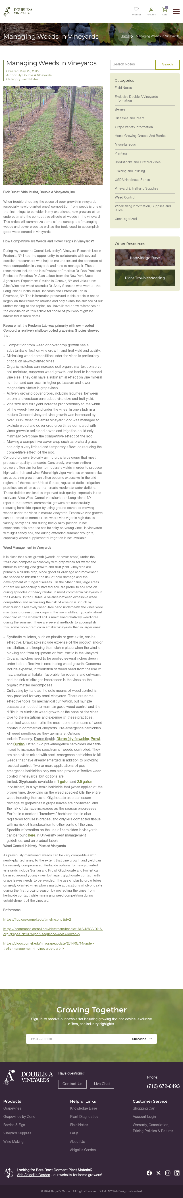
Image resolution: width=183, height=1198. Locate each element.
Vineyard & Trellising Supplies (136, 188)
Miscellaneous (125, 144)
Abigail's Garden (83, 1150)
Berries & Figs (14, 1125)
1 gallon (63, 782)
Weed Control (125, 197)
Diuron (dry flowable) (72, 739)
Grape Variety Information (134, 127)
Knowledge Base (83, 1108)
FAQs (74, 1133)
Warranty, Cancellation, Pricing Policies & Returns (153, 1128)
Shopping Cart (144, 1108)
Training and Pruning (130, 171)
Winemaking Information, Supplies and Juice (143, 208)
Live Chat (102, 1084)
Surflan (19, 744)
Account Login (144, 1117)
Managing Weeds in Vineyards (158, 36)
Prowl (95, 739)
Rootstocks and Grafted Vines (138, 162)
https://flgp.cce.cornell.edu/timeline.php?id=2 (37, 919)
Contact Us (72, 1084)
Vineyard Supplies (17, 1133)
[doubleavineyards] (18, 11)
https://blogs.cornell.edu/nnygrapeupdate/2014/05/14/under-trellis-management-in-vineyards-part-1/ (48, 946)
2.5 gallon (84, 782)
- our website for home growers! (59, 1175)
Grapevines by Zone (19, 1117)
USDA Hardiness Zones (132, 180)
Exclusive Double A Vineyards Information (136, 99)
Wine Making (13, 1142)
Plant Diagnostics (84, 1117)
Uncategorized (126, 219)
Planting (121, 153)
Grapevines (12, 1108)
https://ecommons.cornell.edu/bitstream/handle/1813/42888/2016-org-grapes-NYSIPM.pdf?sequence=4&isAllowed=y (53, 932)
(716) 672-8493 (163, 1086)
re (33, 835)
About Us (77, 1142)
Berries (120, 109)
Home (125, 36)
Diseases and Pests (130, 118)
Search (167, 64)
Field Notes (123, 88)
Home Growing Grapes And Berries (140, 136)
